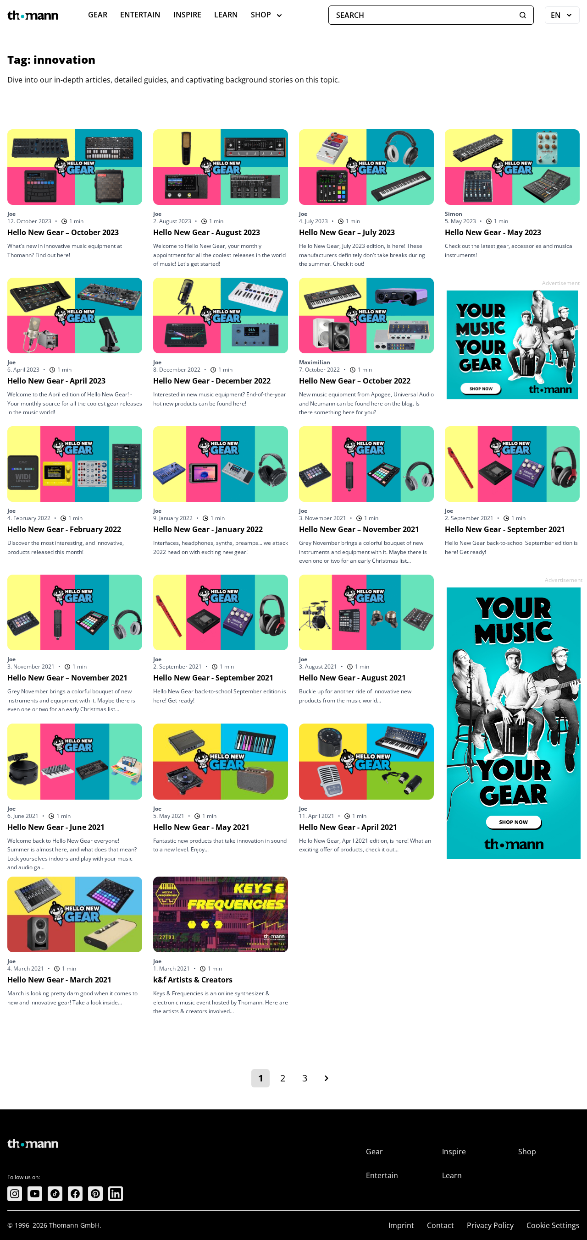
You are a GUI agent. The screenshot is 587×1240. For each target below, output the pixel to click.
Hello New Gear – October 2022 (354, 381)
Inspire (187, 15)
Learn (226, 15)
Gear (97, 15)
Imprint (401, 1225)
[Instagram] (14, 1193)
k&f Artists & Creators (193, 980)
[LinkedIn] (115, 1193)
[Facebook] (75, 1193)
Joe (11, 214)
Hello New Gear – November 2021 (359, 529)
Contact (440, 1225)
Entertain (140, 15)
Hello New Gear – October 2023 (63, 232)
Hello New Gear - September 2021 (505, 529)
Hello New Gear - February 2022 (64, 529)
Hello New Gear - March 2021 (59, 980)
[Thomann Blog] (33, 15)
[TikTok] (55, 1193)
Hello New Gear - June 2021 (56, 827)
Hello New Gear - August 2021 (352, 678)
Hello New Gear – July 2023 (347, 232)
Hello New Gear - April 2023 (56, 381)
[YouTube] (35, 1193)
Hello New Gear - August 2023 (206, 232)
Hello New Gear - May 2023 (493, 232)
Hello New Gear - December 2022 (212, 381)
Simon (453, 214)
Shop (261, 15)
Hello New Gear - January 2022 (208, 529)
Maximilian (314, 362)
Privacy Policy (490, 1225)
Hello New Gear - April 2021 (348, 827)
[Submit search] (523, 15)
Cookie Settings (553, 1225)
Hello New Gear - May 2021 (201, 827)
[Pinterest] (95, 1193)
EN (565, 17)
